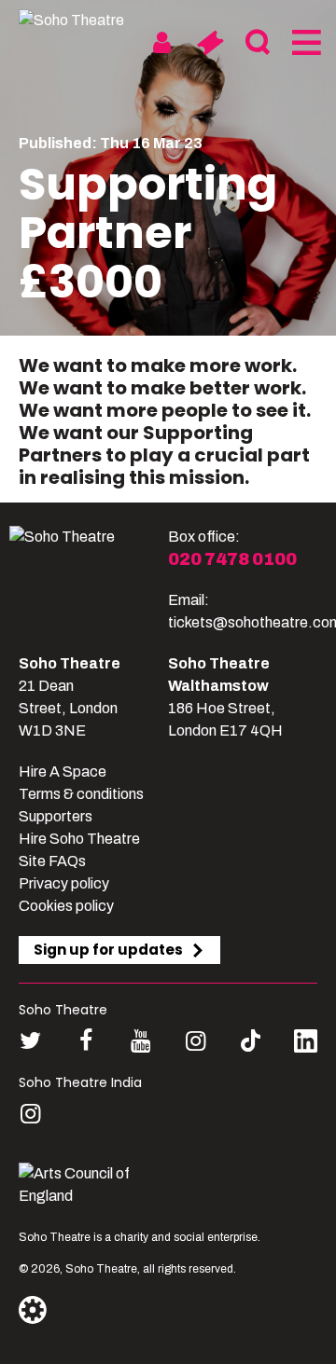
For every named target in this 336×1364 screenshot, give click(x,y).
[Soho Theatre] (88, 580)
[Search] (257, 43)
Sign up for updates (108, 949)
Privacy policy (64, 883)
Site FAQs (52, 861)
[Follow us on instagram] (195, 1041)
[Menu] (304, 43)
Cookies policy (66, 906)
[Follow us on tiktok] (250, 1041)
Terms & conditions (81, 794)
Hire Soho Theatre (79, 839)
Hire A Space (62, 771)
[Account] (162, 43)
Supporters (55, 816)
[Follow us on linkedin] (305, 1044)
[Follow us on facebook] (85, 1041)
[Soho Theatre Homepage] (89, 20)
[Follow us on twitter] (30, 1041)
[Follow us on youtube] (140, 1041)
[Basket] (209, 43)
